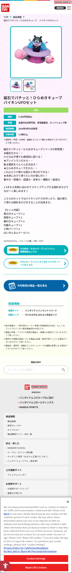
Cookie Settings (36, 558)
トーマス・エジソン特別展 (20, 452)
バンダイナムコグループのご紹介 (37, 397)
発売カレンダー (15, 425)
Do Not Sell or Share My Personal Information (30, 551)
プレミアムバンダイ (17, 474)
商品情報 (17, 16)
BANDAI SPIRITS (29, 407)
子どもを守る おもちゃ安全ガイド (41, 314)
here (6, 513)
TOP (6, 16)
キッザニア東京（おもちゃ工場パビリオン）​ (28, 456)
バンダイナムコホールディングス (37, 402)
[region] (36, 535)
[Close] (68, 502)
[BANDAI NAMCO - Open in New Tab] (39, 387)
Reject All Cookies (35, 567)
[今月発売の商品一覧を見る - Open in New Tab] (36, 286)
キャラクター (14, 429)
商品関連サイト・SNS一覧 (20, 434)
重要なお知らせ (15, 493)
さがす (62, 369)
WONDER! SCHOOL (16, 448)
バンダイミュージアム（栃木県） (23, 460)
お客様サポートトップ (18, 488)
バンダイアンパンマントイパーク (41, 310)
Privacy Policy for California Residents (26, 548)
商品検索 (12, 421)
